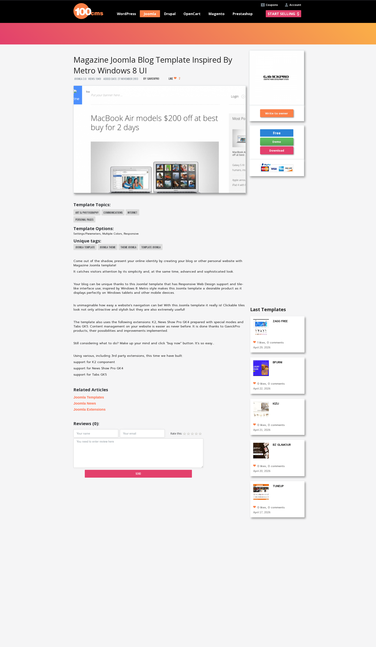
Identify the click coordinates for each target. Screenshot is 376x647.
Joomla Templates (88, 397)
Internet (132, 212)
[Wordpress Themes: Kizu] (261, 409)
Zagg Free (280, 321)
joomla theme (108, 247)
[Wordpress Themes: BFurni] (261, 368)
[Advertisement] (159, 511)
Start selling (281, 13)
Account (295, 5)
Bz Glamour (282, 445)
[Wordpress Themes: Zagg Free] (261, 326)
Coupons (272, 5)
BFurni (277, 362)
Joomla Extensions (89, 409)
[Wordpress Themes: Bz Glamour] (261, 450)
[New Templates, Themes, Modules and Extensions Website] (88, 10)
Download (276, 150)
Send (138, 473)
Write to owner (276, 113)
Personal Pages (84, 219)
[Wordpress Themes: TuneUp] (261, 491)
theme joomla (128, 247)
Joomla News (84, 403)
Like (174, 78)
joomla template (85, 247)
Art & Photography (87, 212)
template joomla (151, 247)
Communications (113, 212)
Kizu (276, 404)
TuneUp (278, 486)
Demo (276, 142)
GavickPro (153, 78)
